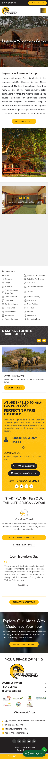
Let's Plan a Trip (38, 3)
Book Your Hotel (24, 121)
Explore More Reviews (24, 602)
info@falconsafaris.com (25, 473)
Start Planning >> (24, 545)
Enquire (12, 756)
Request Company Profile (24, 439)
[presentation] (39, 340)
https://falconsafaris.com (16, 733)
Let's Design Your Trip (24, 644)
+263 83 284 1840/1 (8, 3)
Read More (23, 585)
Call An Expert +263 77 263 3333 (24, 537)
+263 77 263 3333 (25, 466)
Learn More (13, 388)
